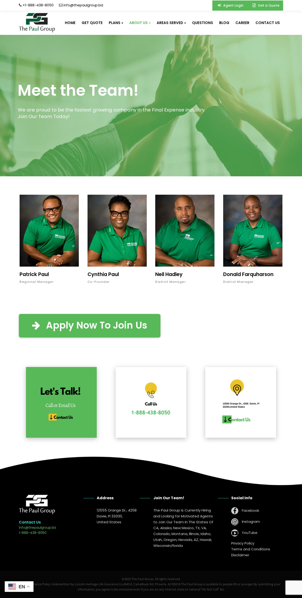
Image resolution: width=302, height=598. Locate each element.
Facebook (250, 510)
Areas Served (170, 22)
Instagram (250, 521)
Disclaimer (240, 555)
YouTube (249, 532)
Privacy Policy (242, 543)
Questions (202, 22)
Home (70, 22)
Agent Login (232, 5)
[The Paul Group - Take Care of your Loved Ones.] (37, 23)
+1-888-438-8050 (38, 5)
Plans (114, 22)
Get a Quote (268, 5)
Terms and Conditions (250, 549)
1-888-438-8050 (32, 532)
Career (242, 22)
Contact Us (268, 22)
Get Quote (92, 22)
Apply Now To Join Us (95, 325)
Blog (224, 22)
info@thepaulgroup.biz (83, 5)
